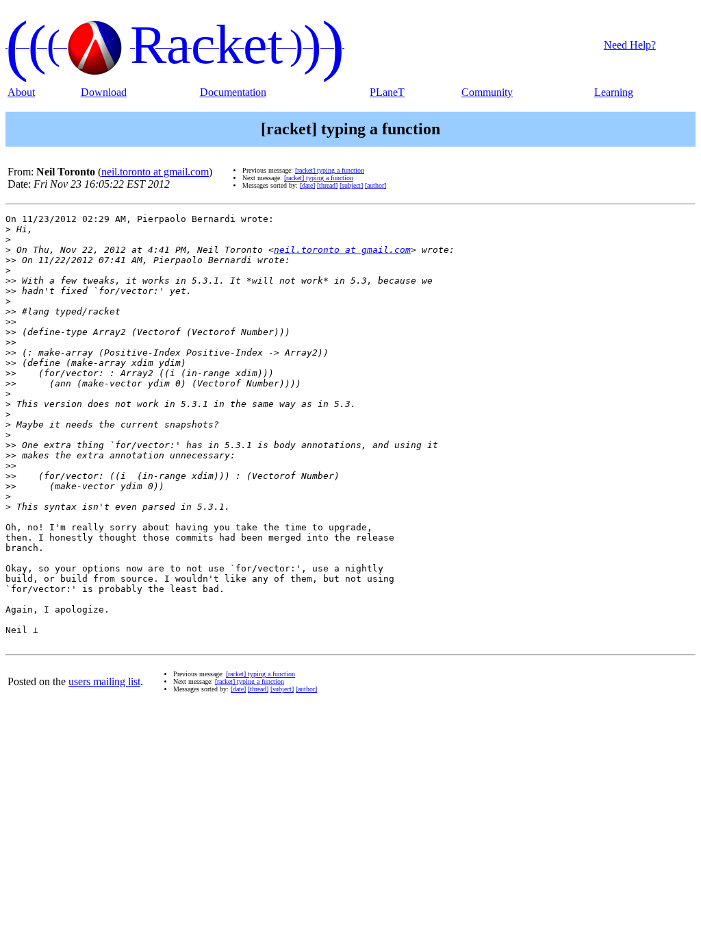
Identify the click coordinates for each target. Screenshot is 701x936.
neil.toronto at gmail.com (155, 171)
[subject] (351, 185)
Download (104, 92)
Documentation (233, 92)
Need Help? (630, 45)
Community (487, 92)
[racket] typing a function (329, 170)
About (21, 92)
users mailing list (104, 681)
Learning (613, 92)
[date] (307, 185)
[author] (375, 185)
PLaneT (387, 92)
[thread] (327, 185)
